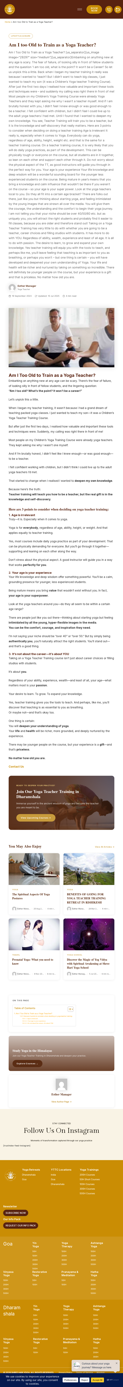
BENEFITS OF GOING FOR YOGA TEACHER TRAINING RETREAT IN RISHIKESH (86, 898)
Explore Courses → (27, 1063)
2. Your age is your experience (36, 1021)
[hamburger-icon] (79, 9)
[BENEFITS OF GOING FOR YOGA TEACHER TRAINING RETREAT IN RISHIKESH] (88, 869)
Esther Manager (27, 285)
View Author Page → (61, 1101)
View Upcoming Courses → (36, 817)
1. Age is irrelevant (32, 1018)
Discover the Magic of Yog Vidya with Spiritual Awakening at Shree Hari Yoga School (88, 963)
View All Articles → (104, 847)
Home (7, 22)
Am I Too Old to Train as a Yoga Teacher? (34, 1013)
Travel (16, 955)
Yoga (15, 889)
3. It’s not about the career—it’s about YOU (39, 1023)
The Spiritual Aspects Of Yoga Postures (31, 896)
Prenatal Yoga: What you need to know (32, 961)
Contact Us (16, 766)
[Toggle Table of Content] (69, 1009)
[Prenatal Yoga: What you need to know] (34, 934)
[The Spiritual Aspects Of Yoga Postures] (34, 869)
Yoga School (74, 955)
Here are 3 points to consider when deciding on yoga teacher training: (48, 1016)
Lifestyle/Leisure (20, 36)
